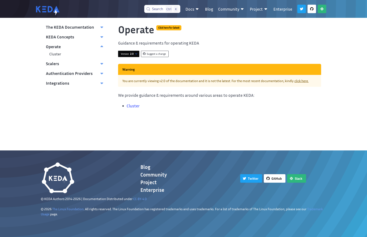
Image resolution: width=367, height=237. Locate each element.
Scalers (52, 63)
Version (127, 53)
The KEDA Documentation (70, 26)
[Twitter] (301, 9)
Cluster (55, 54)
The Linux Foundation (68, 209)
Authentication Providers (69, 73)
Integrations (57, 83)
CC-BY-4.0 (140, 199)
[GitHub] (312, 9)
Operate (53, 46)
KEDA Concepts (60, 36)
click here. (301, 81)
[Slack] (322, 9)
